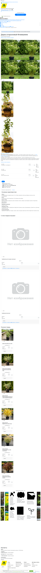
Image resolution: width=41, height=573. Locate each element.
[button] (4, 117)
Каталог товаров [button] (6, 29)
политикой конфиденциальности (17, 571)
